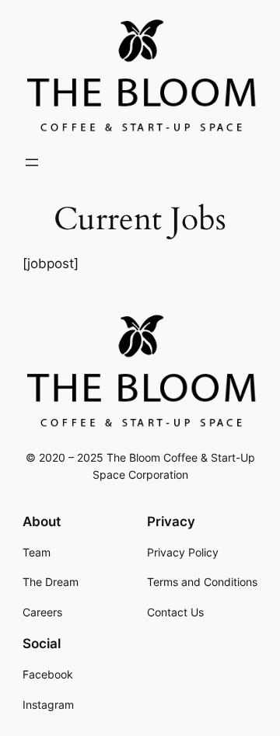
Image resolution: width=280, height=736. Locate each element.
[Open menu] (32, 162)
